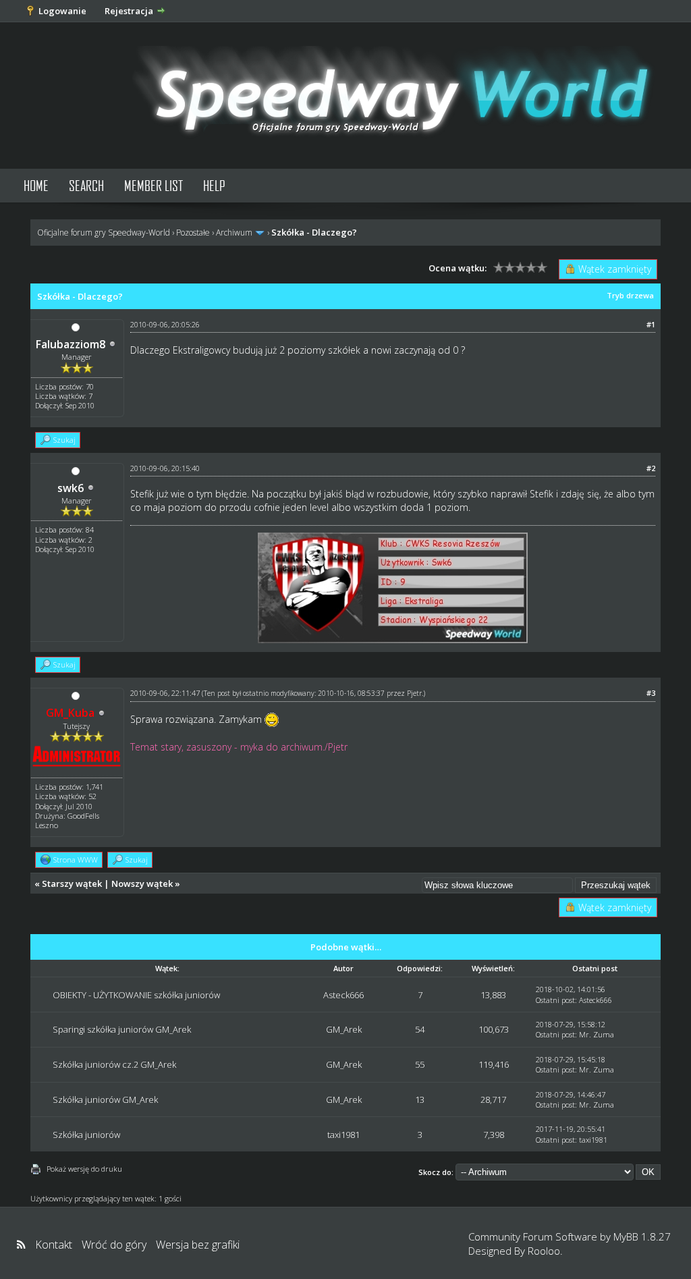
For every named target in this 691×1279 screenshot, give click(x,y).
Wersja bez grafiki (198, 1244)
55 (419, 1064)
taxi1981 (343, 1134)
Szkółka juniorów (86, 1134)
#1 (650, 324)
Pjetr (414, 693)
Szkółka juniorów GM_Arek (105, 1099)
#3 (650, 693)
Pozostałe (193, 232)
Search (86, 185)
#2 (650, 468)
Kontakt (53, 1244)
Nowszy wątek (142, 883)
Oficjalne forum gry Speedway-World (103, 232)
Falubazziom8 (70, 344)
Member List (153, 185)
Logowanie (62, 10)
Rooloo (544, 1250)
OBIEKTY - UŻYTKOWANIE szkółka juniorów (136, 995)
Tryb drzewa (630, 295)
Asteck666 (343, 995)
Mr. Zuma (596, 1034)
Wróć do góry (114, 1244)
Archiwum (234, 232)
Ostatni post (555, 1000)
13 (419, 1099)
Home (36, 185)
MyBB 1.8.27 (642, 1236)
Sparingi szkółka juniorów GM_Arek (122, 1029)
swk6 (70, 488)
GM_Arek (344, 1029)
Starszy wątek (72, 883)
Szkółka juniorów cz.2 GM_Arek (114, 1064)
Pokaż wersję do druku (84, 1169)
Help (214, 185)
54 (419, 1029)
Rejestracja (129, 10)
